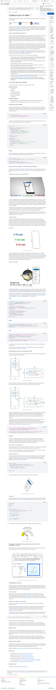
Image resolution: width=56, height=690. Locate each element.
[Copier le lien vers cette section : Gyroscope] (14, 227)
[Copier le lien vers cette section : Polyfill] (13, 150)
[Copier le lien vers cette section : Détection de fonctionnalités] (23, 104)
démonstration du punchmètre (27, 498)
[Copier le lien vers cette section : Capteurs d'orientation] (19, 262)
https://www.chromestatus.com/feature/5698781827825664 (30, 659)
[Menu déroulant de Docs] (16, 1)
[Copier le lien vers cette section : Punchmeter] (15, 496)
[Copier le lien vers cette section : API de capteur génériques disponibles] (28, 82)
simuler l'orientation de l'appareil (31, 549)
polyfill (11, 153)
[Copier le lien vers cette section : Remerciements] (17, 664)
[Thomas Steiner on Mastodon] (36, 24)
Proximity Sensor (16, 631)
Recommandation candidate (33, 643)
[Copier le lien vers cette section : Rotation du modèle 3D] (19, 454)
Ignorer (43, 13)
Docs (2, 3)
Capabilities (7, 3)
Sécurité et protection (30, 597)
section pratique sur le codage (24, 170)
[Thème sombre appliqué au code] (44, 113)
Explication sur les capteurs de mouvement (19, 348)
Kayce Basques (25, 666)
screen (29, 424)
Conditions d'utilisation (4, 688)
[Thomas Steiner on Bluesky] (37, 24)
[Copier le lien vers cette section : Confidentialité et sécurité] (22, 582)
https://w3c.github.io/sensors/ (27, 655)
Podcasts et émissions (22, 684)
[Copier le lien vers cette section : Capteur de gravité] (17, 217)
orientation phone (28, 458)
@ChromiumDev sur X (41, 680)
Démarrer (50, 13)
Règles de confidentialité (11, 688)
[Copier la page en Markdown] (31, 15)
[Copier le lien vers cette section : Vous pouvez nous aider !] (22, 641)
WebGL (10, 330)
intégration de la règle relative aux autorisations (16, 603)
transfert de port (18, 448)
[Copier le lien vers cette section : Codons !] (14, 436)
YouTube (39, 681)
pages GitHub (38, 450)
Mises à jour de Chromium (23, 680)
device (26, 424)
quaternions (34, 293)
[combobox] (36, 1)
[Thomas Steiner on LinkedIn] (35, 24)
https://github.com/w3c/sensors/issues (28, 656)
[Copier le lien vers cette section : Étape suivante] (17, 627)
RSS (38, 684)
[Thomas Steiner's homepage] (38, 24)
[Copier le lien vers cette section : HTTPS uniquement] (17, 591)
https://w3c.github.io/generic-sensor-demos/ (26, 653)
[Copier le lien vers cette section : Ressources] (15, 651)
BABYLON (10, 320)
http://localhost (30, 596)
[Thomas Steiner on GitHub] (34, 24)
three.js (10, 298)
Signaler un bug (3, 680)
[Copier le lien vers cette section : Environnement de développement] (24, 445)
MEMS (39, 254)
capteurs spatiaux (20, 353)
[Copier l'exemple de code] (45, 113)
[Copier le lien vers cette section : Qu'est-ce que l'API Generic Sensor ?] (27, 33)
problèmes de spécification (22, 648)
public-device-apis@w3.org (29, 658)
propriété (12, 296)
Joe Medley (20, 666)
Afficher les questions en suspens (5, 681)
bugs (31, 648)
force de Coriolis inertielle (34, 255)
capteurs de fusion (38, 45)
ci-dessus (14, 110)
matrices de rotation (41, 293)
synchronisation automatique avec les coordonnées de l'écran (21, 77)
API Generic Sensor (22, 30)
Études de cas (21, 681)
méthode (23, 296)
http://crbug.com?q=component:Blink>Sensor (25, 661)
